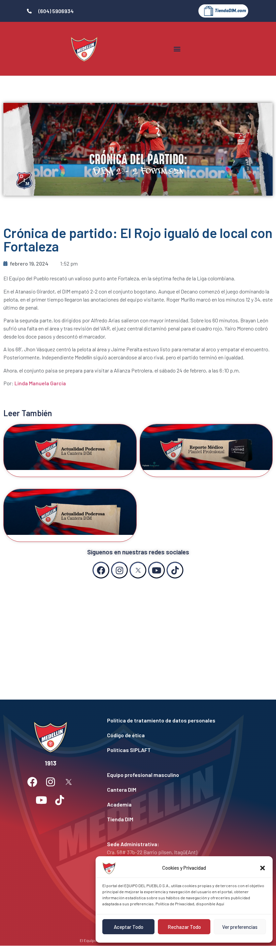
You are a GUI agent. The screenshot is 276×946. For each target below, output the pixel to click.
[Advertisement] (138, 632)
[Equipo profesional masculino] (179, 774)
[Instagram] (119, 570)
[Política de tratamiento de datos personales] (179, 720)
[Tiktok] (175, 570)
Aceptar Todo (128, 927)
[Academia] (179, 804)
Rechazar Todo (184, 927)
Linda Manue (29, 383)
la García (55, 383)
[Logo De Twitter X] (138, 570)
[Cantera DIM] (179, 789)
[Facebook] (101, 570)
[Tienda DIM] (179, 819)
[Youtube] (156, 570)
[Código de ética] (179, 735)
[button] (262, 868)
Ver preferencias (239, 927)
